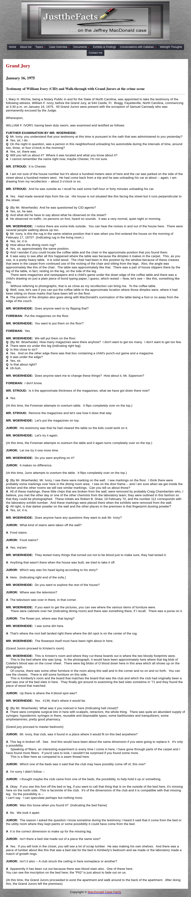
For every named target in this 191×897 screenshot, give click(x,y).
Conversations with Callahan (137, 46)
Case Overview (58, 46)
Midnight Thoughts (171, 46)
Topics (39, 46)
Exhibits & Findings (104, 46)
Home (12, 46)
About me (25, 46)
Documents (80, 46)
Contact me (95, 52)
